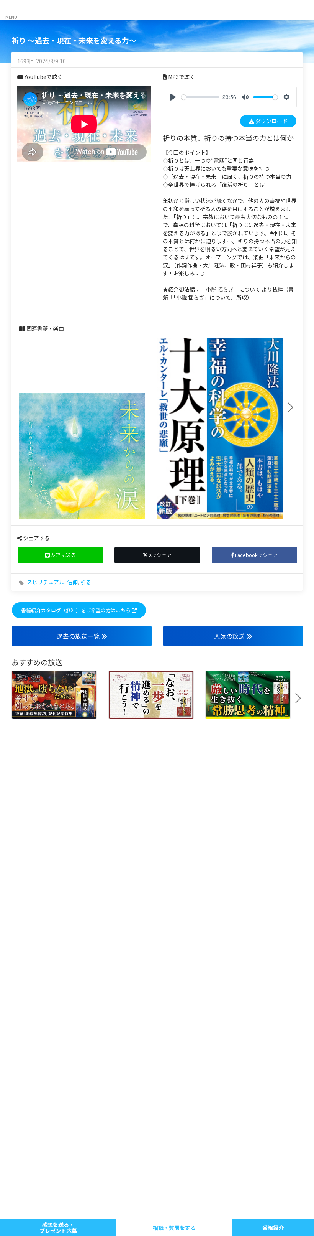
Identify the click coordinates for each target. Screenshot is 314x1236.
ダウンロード (271, 121)
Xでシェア (160, 555)
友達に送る (63, 555)
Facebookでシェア (256, 555)
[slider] (200, 97)
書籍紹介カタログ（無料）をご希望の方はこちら (76, 610)
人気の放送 (230, 636)
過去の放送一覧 (79, 636)
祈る (85, 582)
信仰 (72, 582)
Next (293, 407)
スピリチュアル (45, 582)
